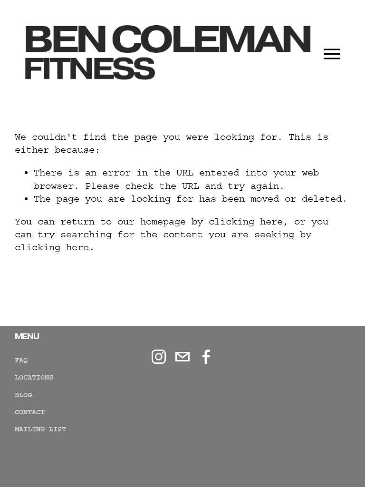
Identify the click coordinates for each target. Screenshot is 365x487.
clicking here (246, 221)
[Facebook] (206, 356)
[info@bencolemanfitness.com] (182, 356)
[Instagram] (158, 356)
